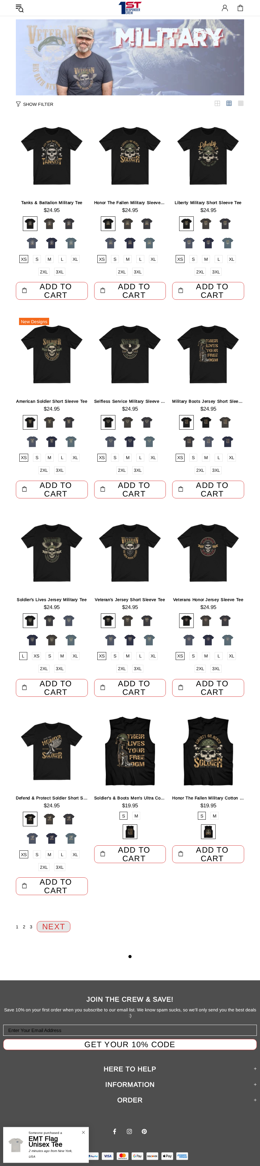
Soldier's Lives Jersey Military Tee (52, 599)
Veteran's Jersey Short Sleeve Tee (130, 599)
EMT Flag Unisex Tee (45, 1141)
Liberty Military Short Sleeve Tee (208, 202)
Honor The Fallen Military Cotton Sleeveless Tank (208, 798)
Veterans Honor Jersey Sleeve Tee (208, 599)
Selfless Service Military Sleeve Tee (130, 401)
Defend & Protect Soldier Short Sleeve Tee (52, 798)
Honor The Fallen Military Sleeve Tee (130, 202)
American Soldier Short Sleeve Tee (51, 401)
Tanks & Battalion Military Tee (52, 202)
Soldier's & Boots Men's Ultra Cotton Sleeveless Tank (130, 798)
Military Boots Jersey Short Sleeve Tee (208, 401)
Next (53, 926)
